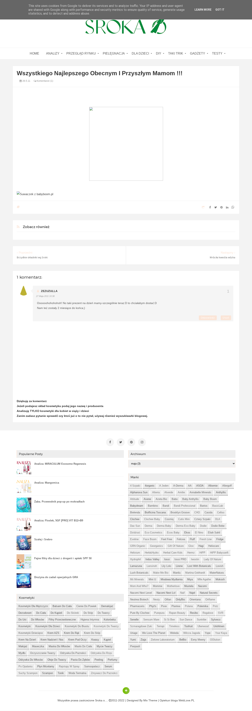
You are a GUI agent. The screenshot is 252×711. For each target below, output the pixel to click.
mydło (22, 653)
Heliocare (213, 545)
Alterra (156, 492)
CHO (197, 512)
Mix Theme (150, 700)
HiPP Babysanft (219, 552)
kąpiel (107, 639)
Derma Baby (164, 525)
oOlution (215, 639)
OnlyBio (180, 599)
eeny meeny (198, 639)
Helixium (135, 552)
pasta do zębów (80, 659)
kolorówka (110, 619)
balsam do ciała (62, 606)
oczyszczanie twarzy (42, 653)
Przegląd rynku (81, 53)
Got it (219, 9)
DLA (217, 519)
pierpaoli (135, 646)
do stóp (88, 612)
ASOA (200, 485)
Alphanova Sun (138, 492)
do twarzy (104, 612)
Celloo (220, 512)
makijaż (23, 646)
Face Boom (150, 539)
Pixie (164, 606)
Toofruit (188, 626)
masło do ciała (83, 646)
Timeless (174, 626)
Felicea (181, 539)
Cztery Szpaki (202, 519)
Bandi (166, 505)
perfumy (112, 659)
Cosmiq (169, 519)
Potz (215, 606)
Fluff (192, 539)
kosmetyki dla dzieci (47, 626)
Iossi (167, 559)
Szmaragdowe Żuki (141, 626)
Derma (148, 525)
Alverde (168, 492)
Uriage (133, 632)
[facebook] (110, 442)
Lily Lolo (166, 566)
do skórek (73, 612)
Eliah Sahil (214, 532)
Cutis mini (184, 519)
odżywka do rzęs (101, 653)
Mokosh (220, 579)
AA (190, 485)
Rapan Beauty (177, 612)
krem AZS (53, 632)
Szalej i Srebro (43, 539)
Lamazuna (136, 566)
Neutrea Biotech (139, 599)
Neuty (156, 599)
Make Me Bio (160, 572)
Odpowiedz (208, 317)
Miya (190, 579)
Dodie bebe (217, 525)
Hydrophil (135, 559)
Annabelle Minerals (200, 492)
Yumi (133, 639)
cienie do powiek (86, 606)
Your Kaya (221, 632)
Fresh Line (206, 539)
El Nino (199, 532)
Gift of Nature (176, 545)
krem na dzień (27, 639)
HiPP (202, 552)
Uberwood (203, 626)
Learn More (203, 9)
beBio (182, 639)
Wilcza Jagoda (191, 632)
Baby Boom (210, 499)
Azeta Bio (161, 499)
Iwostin (195, 559)
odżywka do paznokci (73, 653)
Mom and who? (139, 586)
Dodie (203, 525)
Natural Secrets (209, 592)
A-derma (178, 485)
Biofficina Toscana (155, 512)
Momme (157, 586)
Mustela (188, 586)
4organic (150, 485)
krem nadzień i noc (52, 639)
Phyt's (152, 606)
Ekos (187, 532)
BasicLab (217, 505)
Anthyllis (221, 492)
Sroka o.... (102, 700)
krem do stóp (92, 632)
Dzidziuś (135, 532)
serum (108, 666)
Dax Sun (135, 525)
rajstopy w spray (69, 666)
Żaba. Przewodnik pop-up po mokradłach (59, 501)
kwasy (95, 639)
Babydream (136, 505)
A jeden (164, 485)
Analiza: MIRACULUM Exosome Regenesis (60, 463)
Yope (207, 632)
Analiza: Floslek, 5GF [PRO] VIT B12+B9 (58, 520)
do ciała (41, 612)
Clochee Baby (152, 519)
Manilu (177, 572)
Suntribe (201, 619)
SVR (220, 612)
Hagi (201, 545)
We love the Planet (153, 632)
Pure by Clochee (139, 612)
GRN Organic (137, 545)
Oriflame (210, 599)
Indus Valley (152, 559)
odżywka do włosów (31, 659)
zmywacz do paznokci (104, 673)
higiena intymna (90, 619)
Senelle (134, 619)
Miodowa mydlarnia (172, 579)
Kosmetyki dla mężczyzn (33, 606)
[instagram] (142, 442)
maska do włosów (59, 646)
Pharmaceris (137, 606)
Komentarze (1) (44, 81)
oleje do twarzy (56, 659)
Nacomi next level (141, 592)
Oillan (168, 599)
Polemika (202, 606)
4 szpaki (135, 485)
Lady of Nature (212, 559)
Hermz (191, 552)
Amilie (181, 492)
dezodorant (25, 612)
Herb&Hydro (151, 552)
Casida (208, 512)
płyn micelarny (45, 666)
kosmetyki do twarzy (106, 626)
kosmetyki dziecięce (31, 632)
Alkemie (213, 485)
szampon (47, 673)
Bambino (153, 505)
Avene (147, 499)
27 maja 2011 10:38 (45, 296)
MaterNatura (217, 572)
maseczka (38, 646)
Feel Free (166, 539)
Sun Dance (186, 619)
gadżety (197, 53)
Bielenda (135, 512)
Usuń (226, 317)
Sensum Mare (151, 619)
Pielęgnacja (114, 53)
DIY (158, 53)
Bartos (204, 505)
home (34, 53)
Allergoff (227, 485)
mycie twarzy (104, 646)
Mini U (152, 579)
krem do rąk (71, 632)
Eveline (134, 539)
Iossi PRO (180, 559)
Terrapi (160, 626)
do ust (22, 619)
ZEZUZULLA (49, 291)
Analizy (52, 53)
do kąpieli (56, 612)
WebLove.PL (187, 700)
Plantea (175, 606)
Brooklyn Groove (180, 512)
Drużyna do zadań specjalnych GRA (56, 577)
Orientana (195, 599)
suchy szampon (28, 673)
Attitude (134, 499)
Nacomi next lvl (166, 592)
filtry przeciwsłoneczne (62, 619)
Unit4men (218, 626)
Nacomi (202, 586)
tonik (61, 673)
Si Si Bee (169, 619)
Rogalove (208, 612)
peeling (98, 659)
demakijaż (107, 606)
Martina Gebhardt (195, 572)
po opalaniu (25, 666)
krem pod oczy (77, 639)
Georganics (156, 545)
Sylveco (215, 619)
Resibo (194, 612)
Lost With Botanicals (199, 566)
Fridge (219, 539)
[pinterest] (131, 442)
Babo (175, 499)
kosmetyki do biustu (77, 626)
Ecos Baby (173, 532)
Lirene (179, 566)
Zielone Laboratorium (163, 639)
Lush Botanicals (139, 572)
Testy (217, 53)
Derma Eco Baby (185, 525)
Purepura (159, 612)
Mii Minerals (137, 579)
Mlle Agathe (204, 579)
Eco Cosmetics (153, 532)
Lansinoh (152, 566)
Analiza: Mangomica (46, 482)
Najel (192, 592)
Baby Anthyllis (190, 499)
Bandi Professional (184, 505)
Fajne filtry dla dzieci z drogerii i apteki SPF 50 (63, 558)
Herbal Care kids (173, 552)
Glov (191, 545)
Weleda (174, 632)
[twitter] (121, 442)
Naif (182, 592)
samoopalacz (92, 666)
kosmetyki (25, 626)
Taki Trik (175, 53)
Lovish (219, 566)
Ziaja (143, 639)
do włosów (37, 619)
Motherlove (173, 586)
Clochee (134, 519)
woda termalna (77, 673)
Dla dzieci (140, 53)
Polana (189, 606)
